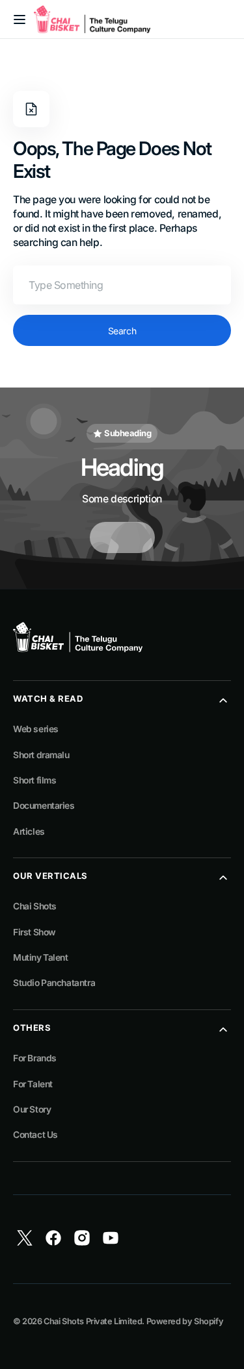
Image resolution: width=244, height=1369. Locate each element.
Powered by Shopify (185, 1321)
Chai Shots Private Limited (93, 1321)
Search (122, 330)
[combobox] (122, 284)
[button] (19, 19)
